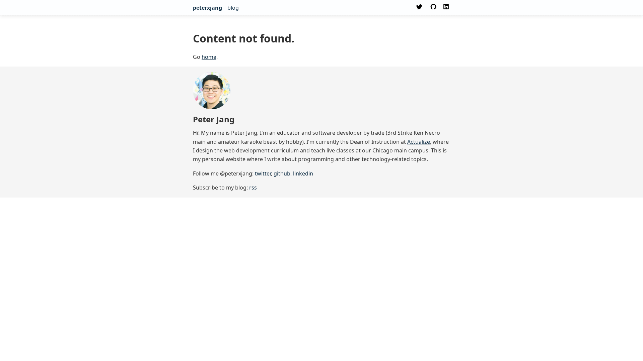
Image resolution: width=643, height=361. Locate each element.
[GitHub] (433, 8)
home (209, 57)
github (282, 173)
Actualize (418, 141)
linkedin (303, 173)
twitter (263, 173)
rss (253, 187)
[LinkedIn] (446, 8)
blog (233, 7)
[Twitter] (419, 8)
